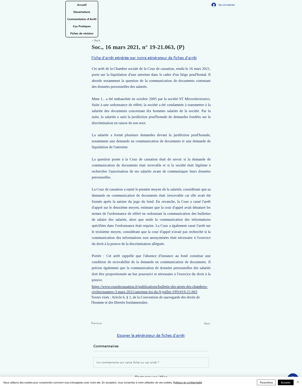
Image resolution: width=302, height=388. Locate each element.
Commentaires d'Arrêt (81, 19)
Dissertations (81, 12)
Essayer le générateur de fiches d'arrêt (151, 335)
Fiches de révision (81, 33)
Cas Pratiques (82, 26)
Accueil (82, 4)
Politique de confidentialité (187, 382)
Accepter (286, 382)
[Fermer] (298, 382)
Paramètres (266, 382)
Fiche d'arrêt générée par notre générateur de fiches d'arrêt (144, 58)
